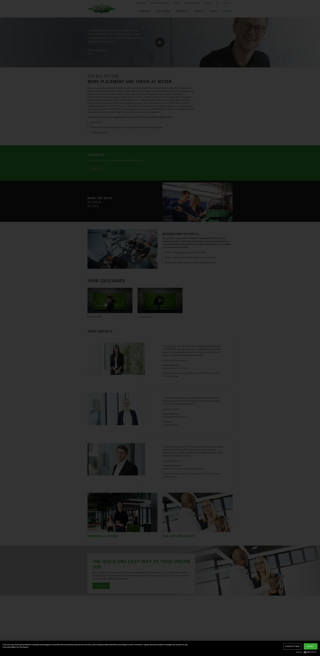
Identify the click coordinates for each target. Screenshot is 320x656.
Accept (310, 646)
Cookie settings (292, 646)
